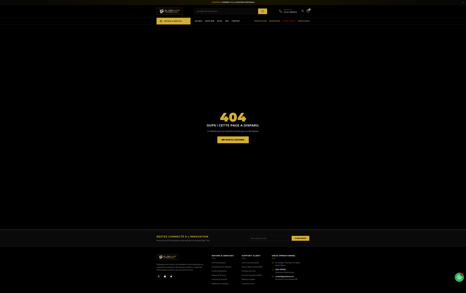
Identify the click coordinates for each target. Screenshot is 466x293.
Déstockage (303, 21)
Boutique (210, 21)
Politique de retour (249, 271)
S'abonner (300, 238)
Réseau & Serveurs (219, 275)
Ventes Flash (260, 21)
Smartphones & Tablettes (221, 267)
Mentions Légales (248, 279)
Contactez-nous (248, 284)
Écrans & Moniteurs (219, 271)
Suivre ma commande (250, 263)
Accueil (199, 21)
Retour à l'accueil (233, 140)
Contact (236, 21)
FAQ (227, 21)
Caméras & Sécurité (219, 279)
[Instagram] (165, 276)
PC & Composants (219, 263)
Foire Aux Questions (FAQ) (252, 275)
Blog (219, 21)
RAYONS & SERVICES (173, 21)
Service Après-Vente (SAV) (252, 267)
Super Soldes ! (289, 21)
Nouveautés (274, 21)
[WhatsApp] (171, 276)
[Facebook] (159, 276)
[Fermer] (462, 2)
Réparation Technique (220, 284)
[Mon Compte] (302, 11)
